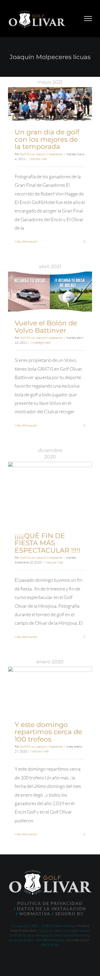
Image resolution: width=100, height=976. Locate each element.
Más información (26, 241)
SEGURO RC (69, 913)
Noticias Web (38, 159)
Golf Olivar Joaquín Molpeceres (41, 154)
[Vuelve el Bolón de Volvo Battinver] (50, 292)
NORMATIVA (35, 913)
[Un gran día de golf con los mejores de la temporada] (50, 104)
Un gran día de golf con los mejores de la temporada (47, 139)
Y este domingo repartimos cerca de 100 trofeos (48, 732)
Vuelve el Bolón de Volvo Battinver (46, 326)
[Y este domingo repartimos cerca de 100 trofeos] (50, 690)
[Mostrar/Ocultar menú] (88, 18)
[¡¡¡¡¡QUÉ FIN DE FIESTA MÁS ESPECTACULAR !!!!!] (50, 493)
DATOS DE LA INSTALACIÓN (51, 908)
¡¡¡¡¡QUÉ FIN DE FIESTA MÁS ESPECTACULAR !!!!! (48, 543)
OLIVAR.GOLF (78, 940)
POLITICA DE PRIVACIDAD (50, 903)
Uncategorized (40, 342)
